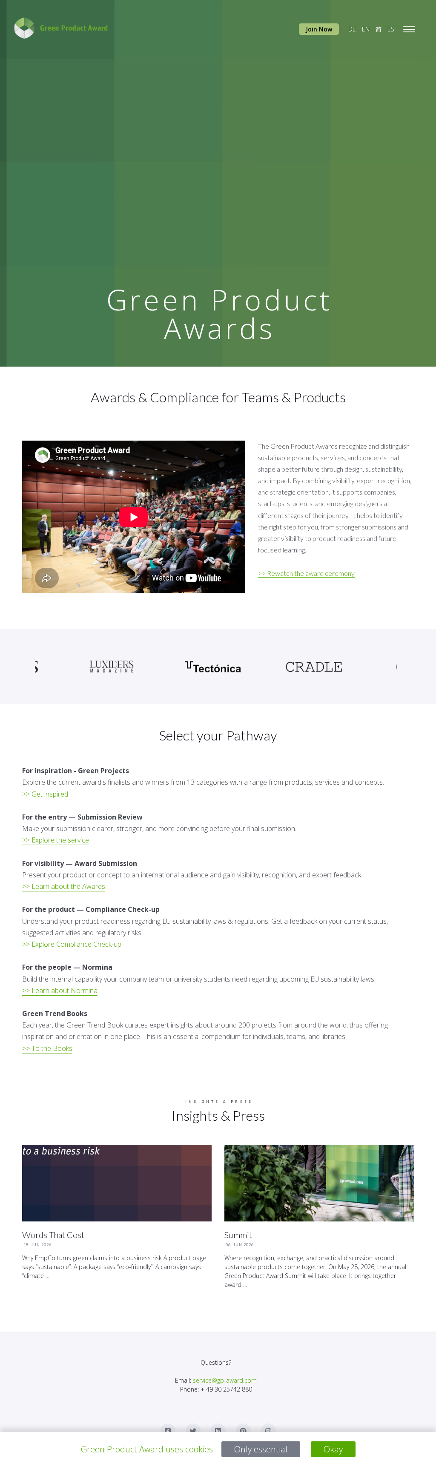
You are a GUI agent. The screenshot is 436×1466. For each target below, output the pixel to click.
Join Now (319, 29)
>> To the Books (47, 1048)
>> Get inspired (45, 794)
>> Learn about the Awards (63, 886)
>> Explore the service (55, 840)
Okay (333, 1449)
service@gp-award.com (225, 1380)
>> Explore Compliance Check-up (71, 944)
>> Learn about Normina (60, 990)
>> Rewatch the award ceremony (306, 573)
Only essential (260, 1449)
